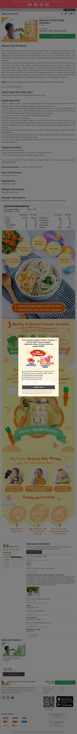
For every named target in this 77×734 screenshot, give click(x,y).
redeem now (38, 387)
